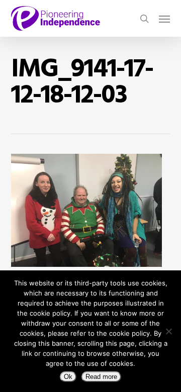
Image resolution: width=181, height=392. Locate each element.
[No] (168, 331)
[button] (164, 19)
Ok (68, 376)
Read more (101, 376)
